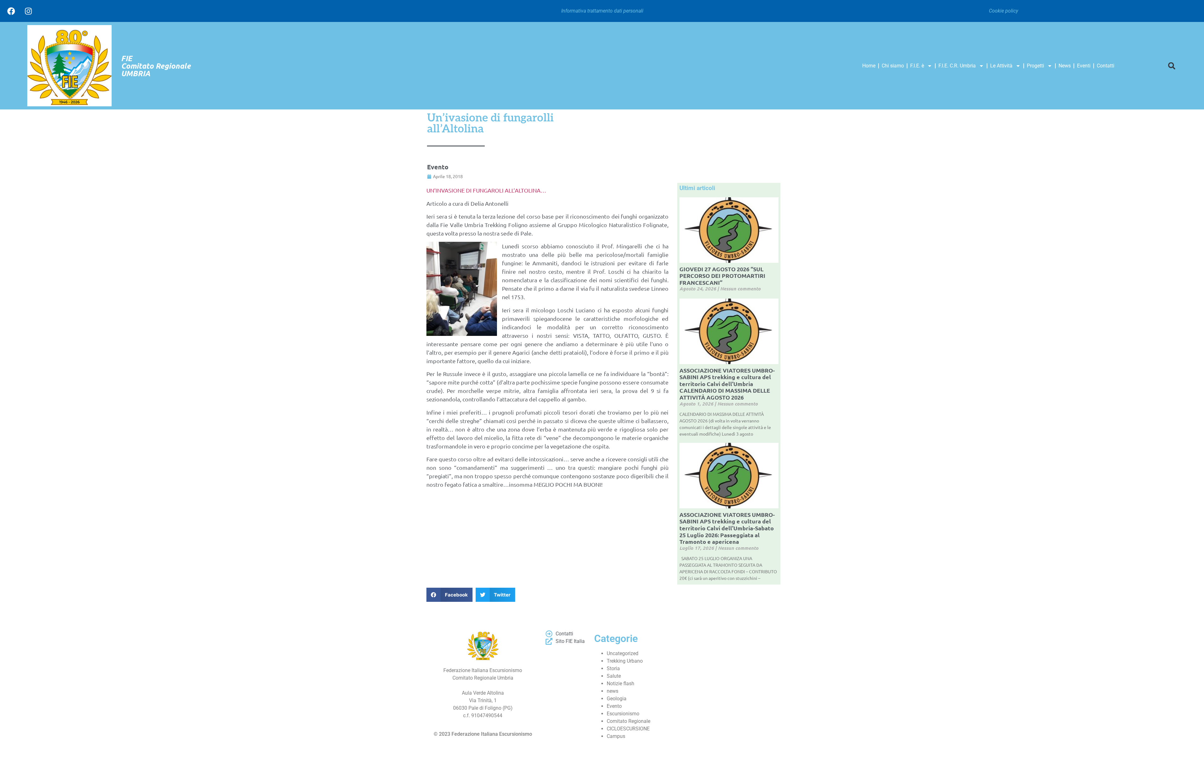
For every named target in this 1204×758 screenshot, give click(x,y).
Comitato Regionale (628, 721)
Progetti (1035, 66)
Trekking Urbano (625, 661)
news (612, 691)
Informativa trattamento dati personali (602, 11)
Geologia (616, 699)
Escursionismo (623, 714)
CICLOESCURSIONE (628, 729)
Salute (614, 676)
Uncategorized (622, 653)
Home (868, 66)
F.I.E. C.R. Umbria (957, 66)
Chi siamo (893, 66)
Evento (437, 167)
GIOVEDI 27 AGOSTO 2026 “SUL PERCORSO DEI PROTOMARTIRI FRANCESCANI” (722, 275)
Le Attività (1001, 66)
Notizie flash (620, 683)
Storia (613, 668)
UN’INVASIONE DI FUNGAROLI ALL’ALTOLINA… (486, 190)
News (1065, 66)
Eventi (1083, 66)
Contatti (1105, 66)
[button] (1171, 66)
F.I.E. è (917, 66)
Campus (616, 736)
